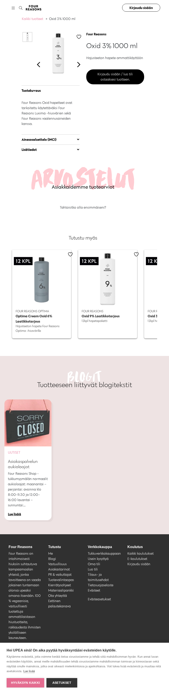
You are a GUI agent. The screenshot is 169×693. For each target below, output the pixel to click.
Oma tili (94, 564)
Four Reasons (96, 34)
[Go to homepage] (33, 8)
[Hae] (21, 8)
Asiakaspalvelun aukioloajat (23, 464)
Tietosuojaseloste (100, 585)
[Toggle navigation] (13, 7)
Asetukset (61, 682)
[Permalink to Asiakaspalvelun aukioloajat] (27, 422)
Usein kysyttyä (98, 559)
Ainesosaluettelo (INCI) (39, 139)
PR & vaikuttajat (60, 574)
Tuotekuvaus (31, 90)
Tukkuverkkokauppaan (104, 553)
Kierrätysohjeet (59, 585)
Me (50, 553)
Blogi (52, 559)
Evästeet (94, 590)
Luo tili (93, 569)
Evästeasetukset (99, 599)
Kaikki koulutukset (140, 553)
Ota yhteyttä (57, 596)
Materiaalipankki (61, 590)
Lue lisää (29, 671)
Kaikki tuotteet (32, 19)
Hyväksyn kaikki (25, 682)
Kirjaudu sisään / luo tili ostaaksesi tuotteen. (115, 76)
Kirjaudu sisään (141, 7)
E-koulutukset (137, 559)
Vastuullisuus (57, 564)
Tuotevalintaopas (61, 580)
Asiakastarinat (59, 569)
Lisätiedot (29, 149)
